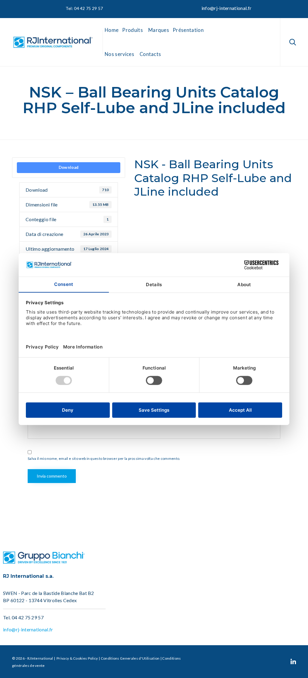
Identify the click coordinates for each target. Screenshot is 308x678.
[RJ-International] (53, 42)
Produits (132, 30)
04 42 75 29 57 (28, 617)
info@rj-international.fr (227, 8)
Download (69, 167)
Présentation (188, 30)
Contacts (150, 54)
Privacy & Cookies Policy (77, 658)
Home (112, 30)
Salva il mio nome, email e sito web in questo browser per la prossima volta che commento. (104, 458)
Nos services (119, 54)
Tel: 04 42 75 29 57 (83, 8)
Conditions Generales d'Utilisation (130, 658)
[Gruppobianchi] (44, 562)
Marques (158, 30)
